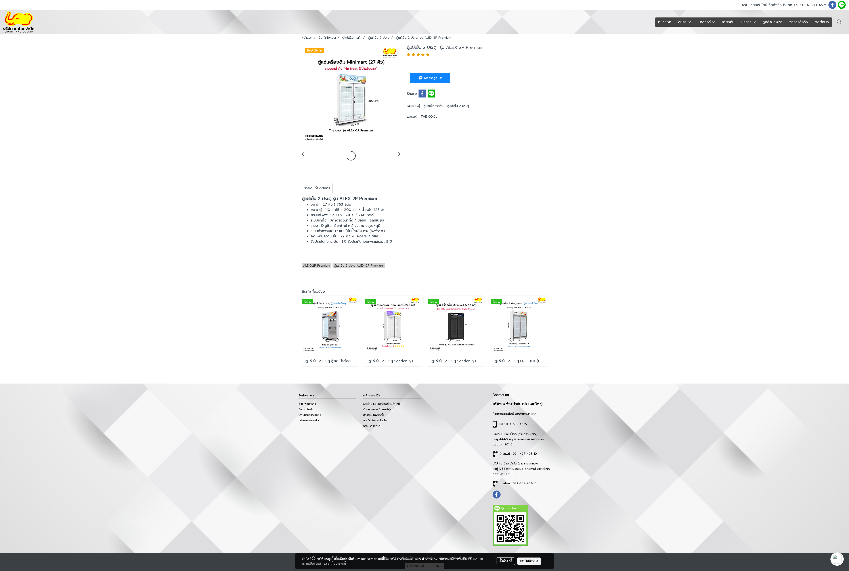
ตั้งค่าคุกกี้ (505, 561)
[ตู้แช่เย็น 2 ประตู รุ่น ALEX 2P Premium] (351, 95)
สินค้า (683, 22)
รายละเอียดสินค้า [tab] (317, 188)
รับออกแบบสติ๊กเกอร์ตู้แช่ (378, 409)
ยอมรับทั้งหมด (529, 561)
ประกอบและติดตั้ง (373, 415)
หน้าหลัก (664, 22)
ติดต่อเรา (822, 22)
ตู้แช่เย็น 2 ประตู (458, 106)
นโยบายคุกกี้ (338, 563)
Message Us (432, 78)
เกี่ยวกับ (728, 22)
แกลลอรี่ (705, 22)
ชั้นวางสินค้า (305, 409)
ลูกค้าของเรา (772, 22)
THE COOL (429, 116)
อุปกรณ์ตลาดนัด (308, 420)
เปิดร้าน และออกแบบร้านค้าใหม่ (381, 404)
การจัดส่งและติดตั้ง (375, 420)
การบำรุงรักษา (372, 426)
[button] (839, 22)
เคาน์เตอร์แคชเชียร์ (309, 415)
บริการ (747, 22)
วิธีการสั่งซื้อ (798, 22)
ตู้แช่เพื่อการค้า (433, 106)
